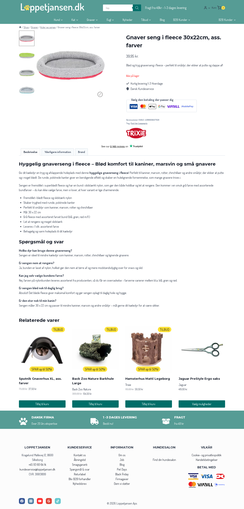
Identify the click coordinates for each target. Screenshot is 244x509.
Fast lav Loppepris (139, 123)
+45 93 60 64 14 (37, 464)
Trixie (128, 385)
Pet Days (122, 469)
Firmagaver (122, 479)
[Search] (137, 7)
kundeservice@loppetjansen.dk (37, 469)
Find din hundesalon (164, 460)
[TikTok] (58, 501)
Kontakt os (80, 455)
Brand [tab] (81, 152)
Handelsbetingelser (207, 460)
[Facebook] (22, 501)
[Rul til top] (235, 505)
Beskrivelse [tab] (30, 152)
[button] (209, 8)
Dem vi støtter (122, 483)
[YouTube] (40, 501)
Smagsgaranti (79, 464)
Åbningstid (80, 460)
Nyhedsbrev (80, 483)
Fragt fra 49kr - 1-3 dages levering (166, 8)
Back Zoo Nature (81, 389)
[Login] (207, 7)
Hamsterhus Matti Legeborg (147, 379)
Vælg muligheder (201, 404)
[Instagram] (31, 501)
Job (122, 460)
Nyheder (127, 20)
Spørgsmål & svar (80, 469)
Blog (162, 20)
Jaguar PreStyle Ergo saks (199, 379)
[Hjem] (20, 27)
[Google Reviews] (49, 501)
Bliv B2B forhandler (80, 479)
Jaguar (183, 385)
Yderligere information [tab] (57, 152)
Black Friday (122, 474)
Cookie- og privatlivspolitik (206, 455)
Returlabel (80, 474)
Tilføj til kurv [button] (42, 404)
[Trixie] (136, 133)
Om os (122, 455)
